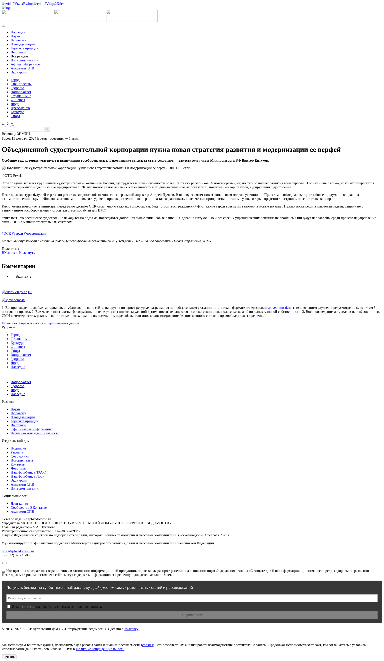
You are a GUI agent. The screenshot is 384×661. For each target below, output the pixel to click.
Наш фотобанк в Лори (27, 476)
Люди (15, 104)
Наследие (18, 32)
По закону (18, 40)
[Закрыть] (3, 572)
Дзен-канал (19, 503)
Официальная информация (31, 429)
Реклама (17, 452)
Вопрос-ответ (21, 92)
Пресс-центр (20, 108)
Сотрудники (20, 456)
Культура (17, 112)
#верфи (17, 233)
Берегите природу (24, 48)
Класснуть (27, 252)
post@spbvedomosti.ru (18, 551)
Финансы (18, 100)
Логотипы (18, 468)
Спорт (15, 116)
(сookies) (147, 645)
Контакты (18, 464)
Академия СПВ (22, 68)
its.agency (131, 629)
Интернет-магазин (25, 60)
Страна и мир (21, 96)
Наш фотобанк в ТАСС (28, 472)
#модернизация (35, 233)
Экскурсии (19, 72)
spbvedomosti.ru (279, 307)
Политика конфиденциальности (35, 433)
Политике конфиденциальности (100, 649)
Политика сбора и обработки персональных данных (41, 323)
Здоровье (17, 88)
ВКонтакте (10, 252)
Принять (9, 657)
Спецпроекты (21, 84)
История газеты (22, 460)
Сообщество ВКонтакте (29, 507)
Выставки (18, 52)
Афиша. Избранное (25, 64)
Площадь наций (23, 44)
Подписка (18, 448)
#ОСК (6, 233)
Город (15, 80)
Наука (15, 36)
